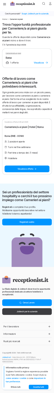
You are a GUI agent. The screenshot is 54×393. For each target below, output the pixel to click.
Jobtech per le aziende (27, 311)
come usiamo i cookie (16, 378)
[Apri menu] (4, 4)
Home (4, 19)
